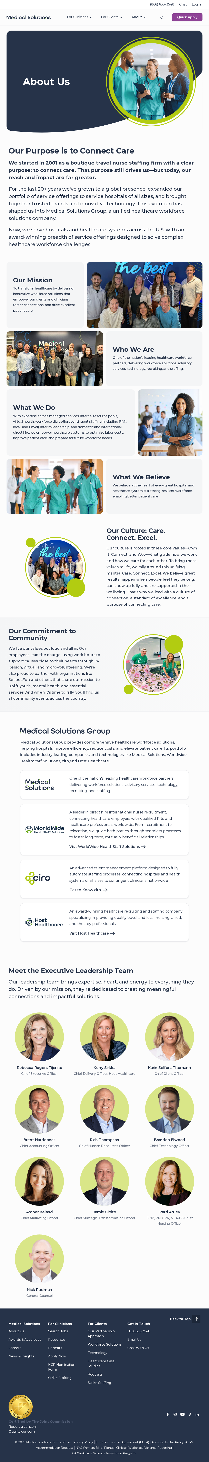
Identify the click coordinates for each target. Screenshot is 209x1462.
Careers (15, 1348)
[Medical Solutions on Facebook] (168, 1414)
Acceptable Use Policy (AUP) (172, 1442)
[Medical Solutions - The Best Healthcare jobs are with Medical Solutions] (29, 17)
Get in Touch (138, 1324)
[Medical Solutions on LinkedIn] (197, 1414)
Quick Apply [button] (187, 17)
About (136, 17)
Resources (56, 1340)
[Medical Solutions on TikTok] (190, 1414)
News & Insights (21, 1356)
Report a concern (23, 1427)
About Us (16, 1331)
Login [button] (196, 4)
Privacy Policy (83, 1442)
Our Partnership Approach (101, 1333)
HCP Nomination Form (61, 1367)
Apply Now (57, 1356)
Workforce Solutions (104, 1344)
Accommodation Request (54, 1448)
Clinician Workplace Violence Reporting (144, 1448)
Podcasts (95, 1374)
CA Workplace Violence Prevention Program (104, 1453)
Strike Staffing (60, 1378)
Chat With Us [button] (138, 1348)
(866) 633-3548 (162, 4)
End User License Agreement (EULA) (122, 1442)
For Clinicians (77, 17)
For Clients (109, 17)
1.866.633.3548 (138, 1331)
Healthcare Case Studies (101, 1363)
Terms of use (61, 1442)
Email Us (134, 1340)
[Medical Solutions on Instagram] (175, 1414)
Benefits (55, 1348)
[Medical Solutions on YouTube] (182, 1414)
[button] (162, 17)
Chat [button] (183, 4)
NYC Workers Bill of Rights (94, 1448)
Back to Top (180, 1319)
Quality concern (22, 1431)
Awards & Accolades (25, 1340)
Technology (97, 1353)
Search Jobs (58, 1331)
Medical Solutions (24, 1324)
